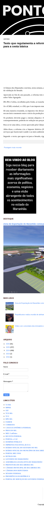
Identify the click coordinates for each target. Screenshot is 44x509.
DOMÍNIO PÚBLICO (14, 442)
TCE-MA (9, 413)
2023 (8, 354)
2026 (8, 344)
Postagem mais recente (13, 147)
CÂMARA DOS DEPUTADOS (17, 470)
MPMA (8, 407)
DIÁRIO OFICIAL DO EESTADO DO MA (21, 448)
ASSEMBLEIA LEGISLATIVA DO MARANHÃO (24, 462)
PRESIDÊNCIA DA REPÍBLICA (18, 476)
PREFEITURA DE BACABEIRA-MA (19, 465)
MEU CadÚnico (11, 433)
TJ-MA (8, 405)
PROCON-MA (11, 430)
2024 (8, 350)
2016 (8, 357)
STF (7, 410)
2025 (8, 347)
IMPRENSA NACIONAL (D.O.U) (18, 445)
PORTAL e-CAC (12, 439)
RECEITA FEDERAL (14, 436)
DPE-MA (9, 419)
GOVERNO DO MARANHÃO (17, 459)
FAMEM (9, 422)
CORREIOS (10, 425)
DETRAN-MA (11, 456)
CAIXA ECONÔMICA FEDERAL (18, 428)
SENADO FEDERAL (13, 473)
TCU (7, 416)
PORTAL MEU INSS (13, 453)
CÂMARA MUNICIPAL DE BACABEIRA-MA (23, 468)
